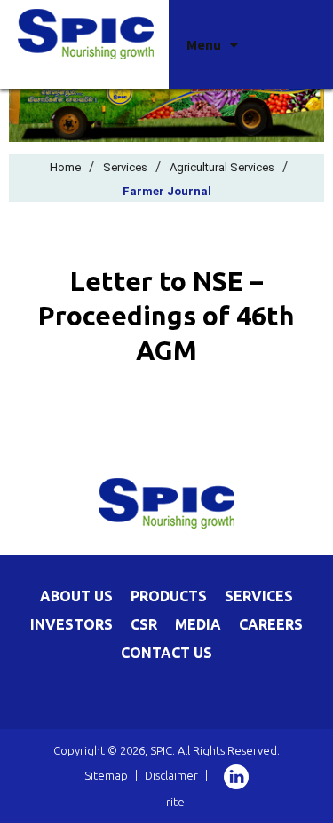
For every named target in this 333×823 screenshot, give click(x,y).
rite (175, 802)
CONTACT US (166, 653)
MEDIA (198, 624)
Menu (203, 44)
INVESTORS (71, 624)
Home (65, 167)
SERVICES (259, 596)
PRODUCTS (169, 596)
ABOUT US (76, 596)
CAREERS (271, 624)
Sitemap (106, 775)
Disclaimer (171, 775)
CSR (144, 624)
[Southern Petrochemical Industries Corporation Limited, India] (86, 33)
